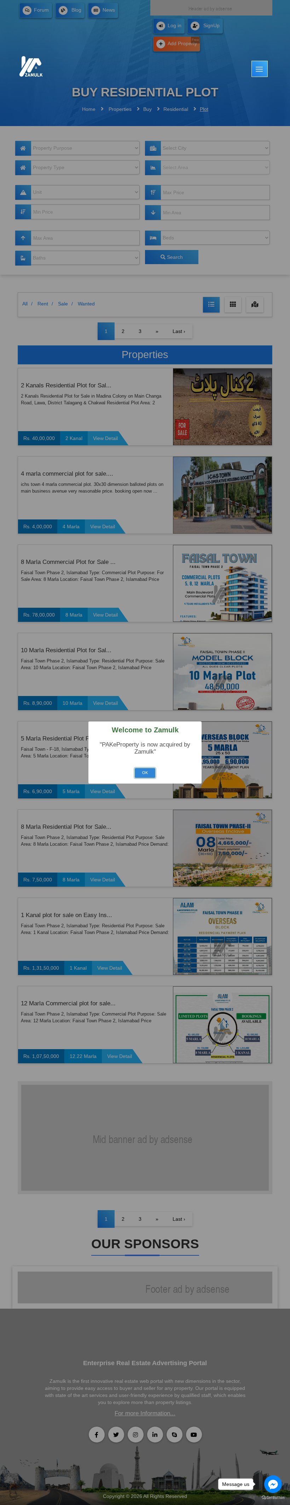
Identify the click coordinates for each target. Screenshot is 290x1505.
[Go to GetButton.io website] (273, 1497)
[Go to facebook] (273, 1484)
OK (145, 773)
